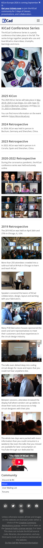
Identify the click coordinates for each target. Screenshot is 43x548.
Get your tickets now (11, 8)
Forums (5, 491)
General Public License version (18, 528)
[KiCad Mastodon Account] (29, 505)
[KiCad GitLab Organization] (21, 505)
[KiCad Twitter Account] (13, 505)
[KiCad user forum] (5, 505)
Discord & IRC (8, 480)
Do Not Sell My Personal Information (21, 542)
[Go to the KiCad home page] (7, 20)
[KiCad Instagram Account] (21, 510)
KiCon (4, 484)
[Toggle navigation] (38, 20)
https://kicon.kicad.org (19, 116)
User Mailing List (9, 488)
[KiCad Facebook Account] (36, 505)
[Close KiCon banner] (39, 2)
